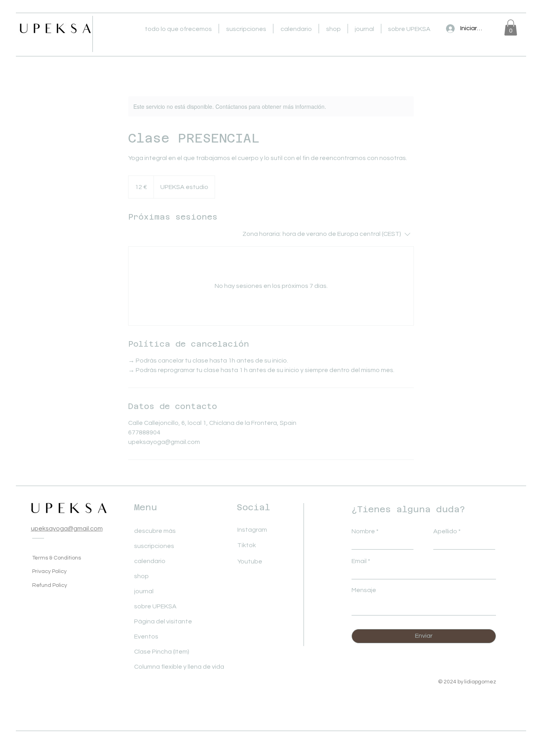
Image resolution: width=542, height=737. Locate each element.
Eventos (146, 636)
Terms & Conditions (56, 558)
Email (359, 561)
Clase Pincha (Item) (158, 651)
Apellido (445, 531)
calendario (149, 561)
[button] (178, 28)
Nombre (363, 531)
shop (141, 576)
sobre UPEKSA (155, 606)
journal (144, 591)
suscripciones (154, 546)
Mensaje (364, 590)
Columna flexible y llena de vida (158, 667)
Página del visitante (158, 621)
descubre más (155, 531)
